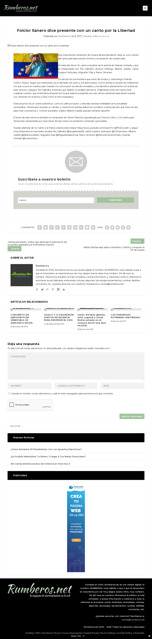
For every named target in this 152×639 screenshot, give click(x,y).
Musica (87, 36)
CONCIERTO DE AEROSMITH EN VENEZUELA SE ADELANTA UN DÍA (22, 318)
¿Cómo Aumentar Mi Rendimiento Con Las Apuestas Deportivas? (46, 449)
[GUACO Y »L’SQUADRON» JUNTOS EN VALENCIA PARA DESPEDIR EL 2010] (59, 309)
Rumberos (63, 36)
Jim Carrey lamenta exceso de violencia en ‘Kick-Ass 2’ (40, 463)
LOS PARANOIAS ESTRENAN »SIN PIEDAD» (126, 316)
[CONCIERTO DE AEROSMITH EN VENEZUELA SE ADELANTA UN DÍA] (26, 309)
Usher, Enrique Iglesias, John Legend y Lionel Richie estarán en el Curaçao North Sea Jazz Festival (91, 320)
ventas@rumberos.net (133, 619)
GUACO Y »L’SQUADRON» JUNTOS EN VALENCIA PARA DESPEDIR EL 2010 (59, 317)
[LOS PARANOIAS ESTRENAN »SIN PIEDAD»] (126, 309)
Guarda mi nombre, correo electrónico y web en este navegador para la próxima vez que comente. (62, 393)
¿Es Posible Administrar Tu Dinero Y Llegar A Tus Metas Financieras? (48, 456)
